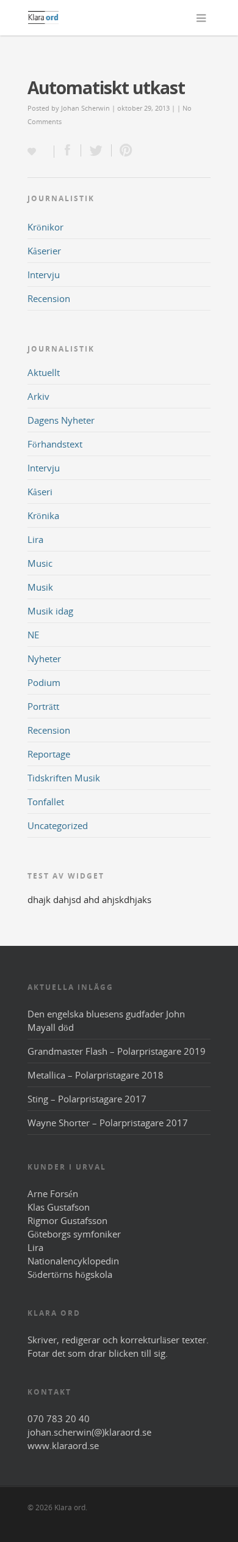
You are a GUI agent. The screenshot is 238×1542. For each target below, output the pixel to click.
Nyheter (44, 658)
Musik (40, 587)
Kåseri (39, 491)
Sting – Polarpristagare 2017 (86, 1099)
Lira (35, 539)
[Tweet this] (96, 150)
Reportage (48, 754)
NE (33, 635)
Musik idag (50, 611)
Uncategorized (57, 825)
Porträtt (43, 706)
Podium (43, 682)
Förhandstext (54, 444)
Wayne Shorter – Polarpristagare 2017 (107, 1122)
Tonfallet (45, 801)
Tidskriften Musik (63, 778)
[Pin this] (123, 150)
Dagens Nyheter (61, 420)
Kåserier (44, 251)
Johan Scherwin (85, 108)
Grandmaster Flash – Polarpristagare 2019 (116, 1051)
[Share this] (67, 150)
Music (39, 563)
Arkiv (38, 396)
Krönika (43, 515)
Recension (48, 298)
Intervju (43, 274)
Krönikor (45, 227)
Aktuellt (43, 372)
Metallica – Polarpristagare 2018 (95, 1075)
